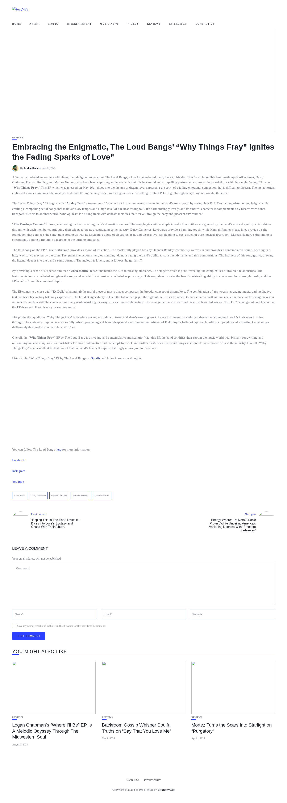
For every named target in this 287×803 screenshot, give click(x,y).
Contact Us (205, 23)
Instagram (18, 471)
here (58, 449)
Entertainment (79, 23)
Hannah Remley (80, 495)
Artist (34, 23)
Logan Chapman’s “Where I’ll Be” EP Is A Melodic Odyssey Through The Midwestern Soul (52, 731)
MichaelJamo (31, 168)
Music (53, 23)
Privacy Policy (152, 779)
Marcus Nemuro (101, 495)
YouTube (18, 481)
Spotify (96, 358)
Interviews (178, 23)
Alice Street (19, 495)
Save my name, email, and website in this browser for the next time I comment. (61, 625)
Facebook (18, 460)
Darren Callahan (59, 495)
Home (16, 23)
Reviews (154, 23)
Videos (133, 23)
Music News (109, 23)
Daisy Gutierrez (38, 495)
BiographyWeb (166, 789)
